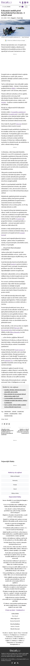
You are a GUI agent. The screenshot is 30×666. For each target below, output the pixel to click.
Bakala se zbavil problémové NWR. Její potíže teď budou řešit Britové (23, 431)
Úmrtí (15, 489)
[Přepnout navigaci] (22, 2)
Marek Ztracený (15, 629)
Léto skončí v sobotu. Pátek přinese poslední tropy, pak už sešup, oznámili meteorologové (15, 510)
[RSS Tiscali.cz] (18, 663)
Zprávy (11, 633)
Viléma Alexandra (15, 332)
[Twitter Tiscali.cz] (15, 663)
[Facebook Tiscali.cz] (12, 663)
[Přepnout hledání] (20, 2)
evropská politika (13, 413)
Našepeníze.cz (11, 642)
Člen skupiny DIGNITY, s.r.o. (23, 659)
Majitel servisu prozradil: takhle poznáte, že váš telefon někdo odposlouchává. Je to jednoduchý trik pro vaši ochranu (15, 568)
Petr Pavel (15, 616)
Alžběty (13, 88)
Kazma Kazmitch (15, 621)
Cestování (24, 633)
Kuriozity (15, 480)
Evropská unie (20, 411)
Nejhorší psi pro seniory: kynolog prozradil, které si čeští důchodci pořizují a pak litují (15, 599)
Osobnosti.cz (9, 636)
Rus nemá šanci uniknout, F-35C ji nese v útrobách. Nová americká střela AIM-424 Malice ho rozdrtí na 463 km (15, 562)
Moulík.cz (21, 638)
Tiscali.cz (5, 633)
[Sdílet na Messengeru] (5, 424)
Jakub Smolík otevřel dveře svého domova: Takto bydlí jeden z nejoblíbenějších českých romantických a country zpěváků (15, 534)
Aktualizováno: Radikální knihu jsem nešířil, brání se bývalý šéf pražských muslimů (7, 432)
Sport (15, 633)
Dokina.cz (14, 640)
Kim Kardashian (15, 624)
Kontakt (3, 660)
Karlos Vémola (15, 626)
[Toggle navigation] (27, 2)
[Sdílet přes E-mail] (9, 424)
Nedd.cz (15, 638)
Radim (8, 6)
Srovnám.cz (19, 642)
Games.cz (6, 635)
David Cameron (19, 350)
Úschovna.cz (8, 638)
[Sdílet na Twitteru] (7, 424)
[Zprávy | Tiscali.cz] (6, 2)
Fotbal (15, 484)
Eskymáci (18, 124)
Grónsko (3, 102)
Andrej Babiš (15, 613)
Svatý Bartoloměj (8, 415)
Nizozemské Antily (6, 330)
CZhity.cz (21, 640)
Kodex (9, 660)
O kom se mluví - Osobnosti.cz (15, 610)
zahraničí (14, 411)
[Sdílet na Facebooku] (2, 424)
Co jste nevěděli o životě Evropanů (13, 398)
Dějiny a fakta (15, 493)
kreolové (13, 264)
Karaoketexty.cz (18, 636)
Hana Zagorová (15, 618)
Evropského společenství (18, 112)
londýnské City (8, 360)
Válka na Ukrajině (15, 476)
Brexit (20, 413)
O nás (6, 660)
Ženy (19, 633)
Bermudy (16, 328)
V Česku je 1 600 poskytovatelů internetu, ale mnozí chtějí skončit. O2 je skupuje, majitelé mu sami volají (15, 605)
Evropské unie (13, 114)
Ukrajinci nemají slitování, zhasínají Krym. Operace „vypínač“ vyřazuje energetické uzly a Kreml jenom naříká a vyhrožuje (15, 593)
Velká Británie (7, 411)
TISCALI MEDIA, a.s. (13, 659)
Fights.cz (8, 640)
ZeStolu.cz (23, 635)
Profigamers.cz (14, 635)
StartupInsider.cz (15, 644)
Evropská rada (20, 219)
